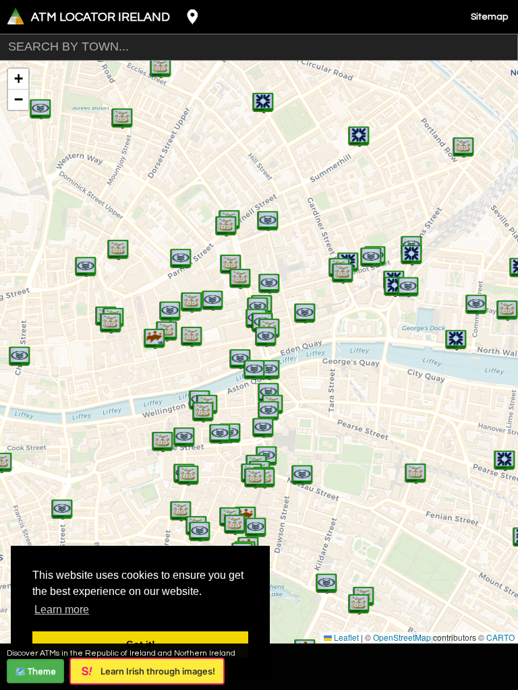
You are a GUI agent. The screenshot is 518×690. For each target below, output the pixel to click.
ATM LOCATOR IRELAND (100, 17)
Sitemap (489, 17)
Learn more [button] (61, 609)
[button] (154, 331)
